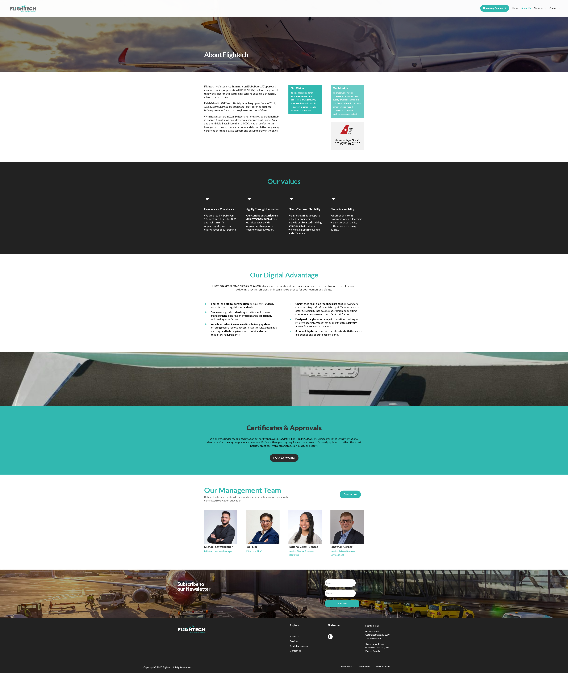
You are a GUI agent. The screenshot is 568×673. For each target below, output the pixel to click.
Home (515, 8)
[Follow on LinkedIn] (330, 636)
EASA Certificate (284, 457)
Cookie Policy (364, 666)
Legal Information (383, 666)
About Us (526, 8)
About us (294, 636)
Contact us (555, 8)
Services (538, 8)
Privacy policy (347, 666)
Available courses (299, 645)
